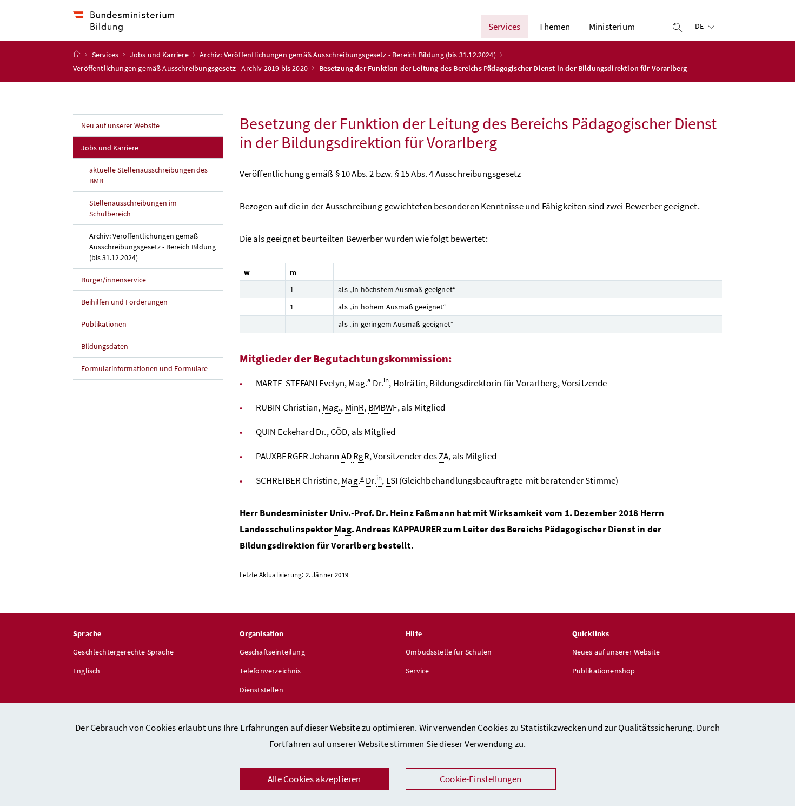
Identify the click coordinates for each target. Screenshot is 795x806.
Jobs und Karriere (160, 55)
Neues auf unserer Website (616, 652)
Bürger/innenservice (113, 280)
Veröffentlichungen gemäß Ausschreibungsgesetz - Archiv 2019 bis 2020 (191, 68)
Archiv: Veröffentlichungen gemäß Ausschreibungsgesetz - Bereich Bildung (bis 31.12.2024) (349, 55)
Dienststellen (261, 690)
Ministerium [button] (612, 26)
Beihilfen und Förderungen (124, 302)
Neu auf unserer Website (120, 125)
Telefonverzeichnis (270, 671)
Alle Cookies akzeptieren (314, 779)
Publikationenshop (603, 671)
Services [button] (504, 26)
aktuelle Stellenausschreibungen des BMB (148, 175)
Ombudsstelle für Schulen (449, 652)
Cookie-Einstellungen (481, 779)
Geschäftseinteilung (272, 652)
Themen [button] (554, 26)
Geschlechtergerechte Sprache (123, 652)
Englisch (86, 671)
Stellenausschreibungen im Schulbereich (133, 208)
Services (106, 55)
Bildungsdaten (104, 346)
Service (417, 671)
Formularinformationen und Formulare (144, 368)
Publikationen (104, 324)
